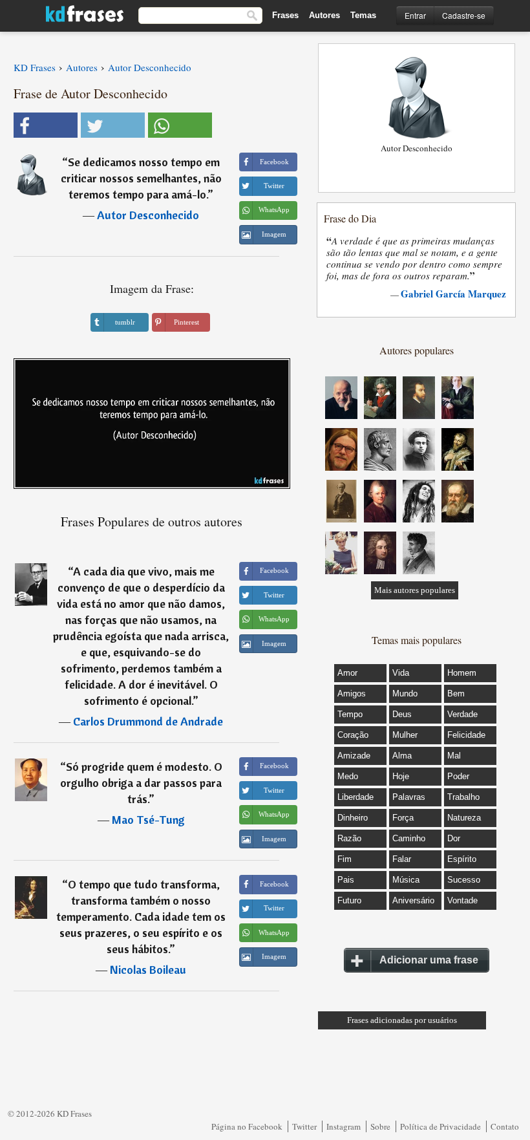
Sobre (380, 1126)
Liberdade (355, 797)
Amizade (353, 755)
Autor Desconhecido (148, 215)
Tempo (350, 714)
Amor (347, 673)
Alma (402, 755)
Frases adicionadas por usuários (402, 1020)
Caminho (408, 838)
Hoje (400, 776)
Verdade (462, 714)
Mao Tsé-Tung (148, 819)
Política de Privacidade (440, 1126)
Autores (324, 15)
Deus (402, 714)
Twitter (304, 1126)
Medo (347, 776)
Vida (400, 673)
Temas (363, 15)
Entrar (415, 15)
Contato (505, 1126)
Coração (352, 735)
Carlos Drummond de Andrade (148, 721)
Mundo (405, 693)
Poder (458, 776)
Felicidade (466, 735)
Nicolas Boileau (148, 969)
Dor (453, 838)
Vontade (462, 900)
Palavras (408, 797)
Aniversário (413, 900)
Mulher (405, 735)
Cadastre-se (463, 15)
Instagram (343, 1126)
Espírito (461, 859)
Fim (344, 859)
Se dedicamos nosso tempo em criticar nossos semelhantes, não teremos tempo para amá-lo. (141, 178)
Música (405, 880)
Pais (345, 880)
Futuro (349, 900)
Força (403, 818)
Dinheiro (352, 818)
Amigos (351, 693)
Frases (285, 15)
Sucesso (463, 880)
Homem (461, 673)
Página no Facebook (246, 1126)
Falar (401, 859)
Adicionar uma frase (428, 959)
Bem (456, 693)
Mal (454, 755)
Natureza (464, 818)
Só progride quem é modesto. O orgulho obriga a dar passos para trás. (141, 782)
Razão (349, 838)
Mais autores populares (414, 590)
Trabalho (463, 797)
